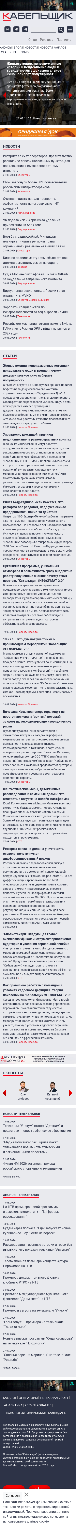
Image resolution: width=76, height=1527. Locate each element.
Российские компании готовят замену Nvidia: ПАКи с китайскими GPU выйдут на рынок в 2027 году (37, 328)
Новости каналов (53, 47)
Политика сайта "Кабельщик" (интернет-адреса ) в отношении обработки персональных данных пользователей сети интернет (36, 1458)
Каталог (10, 1397)
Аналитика (23, 191)
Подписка (64, 40)
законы (35, 300)
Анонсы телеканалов (21, 1195)
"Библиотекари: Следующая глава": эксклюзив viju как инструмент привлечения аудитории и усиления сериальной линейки (37, 939)
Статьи (6, 52)
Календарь (57, 1412)
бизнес (45, 300)
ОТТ (19, 841)
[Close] (26, 1494)
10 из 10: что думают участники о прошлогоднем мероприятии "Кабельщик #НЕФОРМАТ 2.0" (35, 644)
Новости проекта (44, 118)
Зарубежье (36, 1412)
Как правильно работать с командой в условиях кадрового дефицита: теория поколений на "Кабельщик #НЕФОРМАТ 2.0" (37, 990)
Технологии (24, 316)
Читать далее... (11, 1176)
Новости (31, 47)
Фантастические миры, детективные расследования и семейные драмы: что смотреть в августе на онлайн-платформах (36, 794)
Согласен (13, 1496)
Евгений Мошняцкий (53, 1096)
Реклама (46, 40)
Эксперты (13, 1073)
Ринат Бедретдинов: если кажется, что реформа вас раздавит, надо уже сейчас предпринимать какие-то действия (34, 507)
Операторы (23, 175)
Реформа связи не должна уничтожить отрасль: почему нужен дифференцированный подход (33, 853)
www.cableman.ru (20, 1428)
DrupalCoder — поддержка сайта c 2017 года (28, 1465)
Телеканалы (50, 1397)
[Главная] (38, 17)
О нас (32, 40)
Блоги (18, 47)
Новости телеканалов (21, 1114)
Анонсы (6, 47)
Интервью (21, 52)
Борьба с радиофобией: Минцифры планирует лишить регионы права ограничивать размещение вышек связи (34, 241)
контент (22, 267)
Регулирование (26, 212)
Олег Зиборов (23, 1096)
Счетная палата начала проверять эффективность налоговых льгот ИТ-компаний (31, 203)
